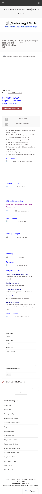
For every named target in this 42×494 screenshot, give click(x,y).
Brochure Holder (9, 435)
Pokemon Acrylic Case (11, 444)
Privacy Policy (21, 481)
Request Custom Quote (13, 108)
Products (18, 9)
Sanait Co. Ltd (25, 483)
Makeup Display (9, 414)
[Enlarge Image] (21, 55)
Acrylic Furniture (9, 427)
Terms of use (32, 479)
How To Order (26, 9)
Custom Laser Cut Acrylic (12, 422)
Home (5, 9)
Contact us (35, 9)
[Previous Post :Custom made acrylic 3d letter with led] (33, 389)
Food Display (8, 465)
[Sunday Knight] (21, 28)
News (18, 479)
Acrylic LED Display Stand (15, 93)
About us (11, 9)
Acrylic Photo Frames (10, 439)
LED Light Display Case (11, 452)
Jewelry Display (9, 431)
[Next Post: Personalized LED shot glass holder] (21, 393)
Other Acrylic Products (11, 470)
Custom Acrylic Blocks (11, 418)
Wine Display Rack (10, 461)
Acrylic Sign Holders (10, 457)
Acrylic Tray (7, 409)
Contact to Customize (22, 123)
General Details (22, 118)
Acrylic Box (7, 405)
